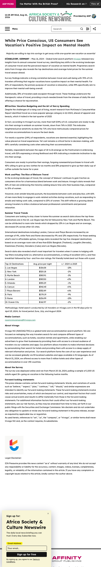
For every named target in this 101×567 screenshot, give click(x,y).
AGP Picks (8, 4)
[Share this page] (94, 28)
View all (95, 4)
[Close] (48, 513)
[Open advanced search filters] (88, 29)
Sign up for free (26, 554)
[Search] (82, 29)
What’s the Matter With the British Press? (34, 3)
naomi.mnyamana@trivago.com (20, 320)
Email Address (14, 543)
